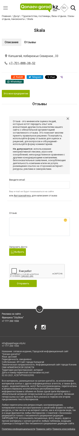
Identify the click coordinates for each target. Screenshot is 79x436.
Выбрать (19, 251)
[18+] (40, 8)
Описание (12, 42)
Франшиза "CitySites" (13, 317)
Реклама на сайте (11, 314)
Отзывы (30, 42)
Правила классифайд (63, 429)
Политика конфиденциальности (18, 429)
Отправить (23, 283)
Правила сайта (44, 429)
